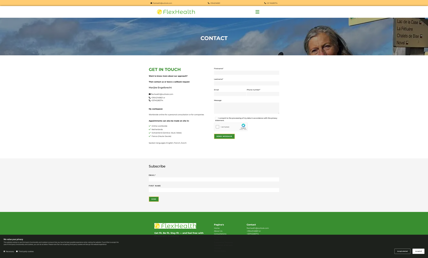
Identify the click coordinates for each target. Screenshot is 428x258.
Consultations (220, 234)
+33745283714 (157, 100)
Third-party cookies (26, 251)
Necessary (10, 251)
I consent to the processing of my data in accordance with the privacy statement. (246, 119)
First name (155, 186)
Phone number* (253, 90)
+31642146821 (157, 98)
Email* (152, 175)
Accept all (418, 251)
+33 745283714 (271, 3)
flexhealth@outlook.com (162, 94)
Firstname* (218, 69)
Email (216, 90)
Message (217, 100)
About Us (218, 231)
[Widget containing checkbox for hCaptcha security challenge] (231, 127)
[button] (257, 12)
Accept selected (402, 251)
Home (217, 228)
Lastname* (218, 79)
